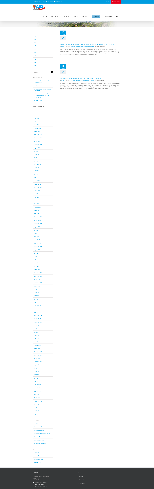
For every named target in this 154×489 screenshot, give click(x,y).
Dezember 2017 (38, 391)
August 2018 (37, 365)
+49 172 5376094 (39, 484)
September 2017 (38, 401)
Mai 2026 (36, 118)
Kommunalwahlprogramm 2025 (42, 433)
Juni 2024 (36, 167)
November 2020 (38, 276)
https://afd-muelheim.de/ (41, 486)
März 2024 (36, 177)
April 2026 (36, 121)
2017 (35, 65)
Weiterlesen (118, 58)
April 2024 (36, 174)
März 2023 (36, 204)
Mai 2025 (36, 158)
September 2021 (38, 246)
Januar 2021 (37, 269)
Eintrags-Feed (37, 456)
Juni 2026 (36, 115)
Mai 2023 (36, 197)
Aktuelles (73, 46)
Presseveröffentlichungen (88, 46)
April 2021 (36, 259)
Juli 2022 (36, 230)
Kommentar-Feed (38, 459)
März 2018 (36, 381)
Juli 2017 (36, 407)
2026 (35, 36)
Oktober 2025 (37, 141)
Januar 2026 (37, 131)
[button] (117, 16)
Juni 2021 (36, 256)
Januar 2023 (37, 210)
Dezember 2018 (38, 352)
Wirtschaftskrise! (38, 100)
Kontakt (81, 476)
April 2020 (36, 299)
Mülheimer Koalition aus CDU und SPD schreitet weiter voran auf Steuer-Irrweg (42, 95)
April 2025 (36, 161)
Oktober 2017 (37, 398)
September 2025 (38, 144)
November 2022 (38, 217)
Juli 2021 (36, 253)
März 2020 (36, 302)
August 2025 (37, 148)
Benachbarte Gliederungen (40, 427)
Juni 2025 (36, 154)
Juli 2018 (36, 368)
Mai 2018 (36, 375)
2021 (35, 52)
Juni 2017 (36, 411)
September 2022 (38, 223)
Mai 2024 (36, 171)
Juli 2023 (36, 194)
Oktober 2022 (37, 220)
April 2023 (36, 200)
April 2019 (36, 338)
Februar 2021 (37, 266)
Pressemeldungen (79, 46)
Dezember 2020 (38, 273)
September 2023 (38, 187)
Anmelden (36, 452)
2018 (35, 62)
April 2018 (36, 378)
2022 (35, 49)
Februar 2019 (37, 345)
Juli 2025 (36, 151)
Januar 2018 (37, 388)
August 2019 (37, 325)
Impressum (82, 483)
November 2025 (38, 138)
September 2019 (38, 322)
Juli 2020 (36, 289)
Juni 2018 (36, 371)
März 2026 (36, 125)
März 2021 (36, 263)
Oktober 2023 (37, 184)
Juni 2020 (36, 292)
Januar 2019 (37, 348)
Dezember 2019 (38, 312)
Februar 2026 (37, 128)
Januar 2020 (37, 309)
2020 (35, 56)
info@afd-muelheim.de (41, 482)
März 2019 (36, 342)
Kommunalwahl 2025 (39, 430)
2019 (35, 59)
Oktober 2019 (37, 319)
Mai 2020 (36, 296)
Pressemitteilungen (39, 440)
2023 (35, 46)
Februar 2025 (37, 164)
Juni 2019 (36, 332)
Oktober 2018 (37, 358)
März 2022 (36, 236)
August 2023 (37, 190)
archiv (62, 46)
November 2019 (38, 315)
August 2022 (37, 227)
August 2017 (37, 404)
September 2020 (38, 283)
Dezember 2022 (38, 213)
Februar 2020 (37, 305)
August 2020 (37, 286)
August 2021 (37, 250)
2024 (35, 42)
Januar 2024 (37, 181)
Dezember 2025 (38, 134)
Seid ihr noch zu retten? (40, 86)
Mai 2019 (36, 335)
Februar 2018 (37, 384)
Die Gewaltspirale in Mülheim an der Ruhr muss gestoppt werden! (80, 78)
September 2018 (38, 361)
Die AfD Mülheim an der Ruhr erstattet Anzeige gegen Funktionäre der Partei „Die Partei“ (87, 44)
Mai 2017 (36, 414)
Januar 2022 (37, 240)
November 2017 (38, 394)
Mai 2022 (36, 233)
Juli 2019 (36, 329)
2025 (35, 39)
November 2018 (38, 355)
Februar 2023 (37, 207)
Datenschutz (82, 480)
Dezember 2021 (38, 243)
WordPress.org (37, 462)
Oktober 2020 (37, 279)
